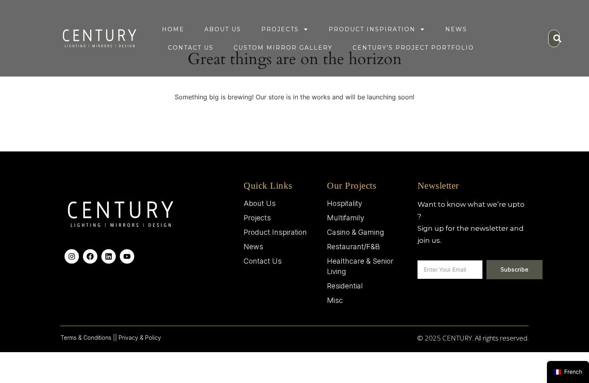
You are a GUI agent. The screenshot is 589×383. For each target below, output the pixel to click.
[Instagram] (72, 256)
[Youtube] (127, 256)
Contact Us (191, 47)
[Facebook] (90, 256)
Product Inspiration (372, 29)
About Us (222, 29)
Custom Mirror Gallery (283, 47)
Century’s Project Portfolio (413, 47)
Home (173, 29)
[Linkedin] (108, 256)
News (456, 29)
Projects (280, 29)
